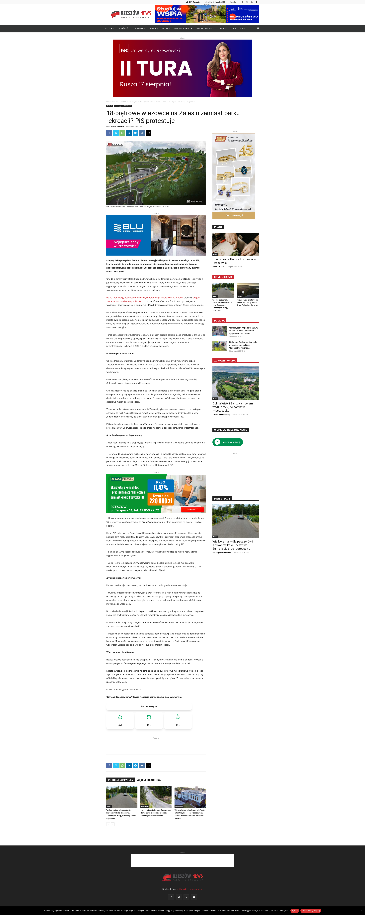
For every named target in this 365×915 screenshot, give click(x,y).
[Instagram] (247, 2)
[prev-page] (108, 824)
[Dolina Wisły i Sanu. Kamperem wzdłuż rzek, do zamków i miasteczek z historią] (235, 383)
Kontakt (233, 2)
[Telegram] (135, 133)
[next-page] (112, 824)
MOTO (165, 28)
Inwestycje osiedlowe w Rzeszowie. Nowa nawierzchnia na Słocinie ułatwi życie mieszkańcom (155, 813)
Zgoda (295, 910)
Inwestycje (133, 102)
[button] (258, 28)
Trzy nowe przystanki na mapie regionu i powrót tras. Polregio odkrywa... (247, 302)
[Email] (148, 133)
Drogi (109, 806)
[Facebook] (242, 2)
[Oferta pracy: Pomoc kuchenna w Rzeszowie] (235, 244)
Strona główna (112, 102)
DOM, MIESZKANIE (182, 28)
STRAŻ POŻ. (123, 28)
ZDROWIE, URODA (204, 28)
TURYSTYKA (238, 28)
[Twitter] (252, 2)
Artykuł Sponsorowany (221, 414)
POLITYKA (139, 28)
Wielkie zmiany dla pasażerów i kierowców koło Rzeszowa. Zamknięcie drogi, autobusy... (222, 305)
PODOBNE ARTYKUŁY (120, 780)
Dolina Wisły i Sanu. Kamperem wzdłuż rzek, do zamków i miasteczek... (232, 407)
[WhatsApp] (122, 133)
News (215, 254)
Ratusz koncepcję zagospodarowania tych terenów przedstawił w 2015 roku (144, 297)
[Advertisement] (156, 744)
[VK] (142, 133)
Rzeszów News (218, 267)
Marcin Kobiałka (117, 126)
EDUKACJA (222, 28)
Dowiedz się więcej (311, 910)
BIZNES (153, 28)
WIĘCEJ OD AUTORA (149, 780)
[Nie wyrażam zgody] (361, 910)
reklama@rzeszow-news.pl (189, 889)
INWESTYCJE (222, 498)
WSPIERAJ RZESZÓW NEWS (230, 429)
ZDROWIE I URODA (225, 360)
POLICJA (108, 28)
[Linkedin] (129, 133)
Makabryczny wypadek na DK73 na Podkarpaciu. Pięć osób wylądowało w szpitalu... (243, 331)
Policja (219, 320)
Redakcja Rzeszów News (221, 552)
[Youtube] (256, 2)
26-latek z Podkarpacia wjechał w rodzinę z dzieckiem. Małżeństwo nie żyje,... (243, 345)
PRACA (218, 227)
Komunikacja (223, 277)
